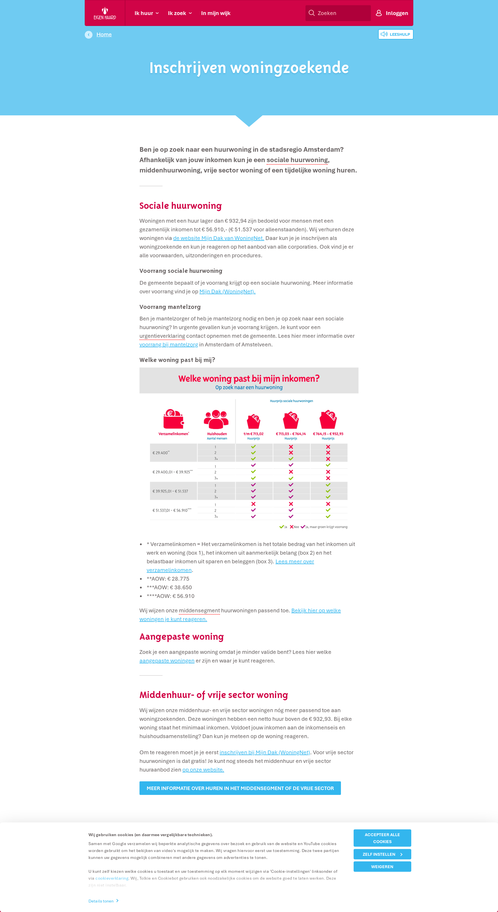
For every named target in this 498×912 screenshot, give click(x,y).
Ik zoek (177, 13)
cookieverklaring (111, 878)
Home (104, 34)
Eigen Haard (105, 13)
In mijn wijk (216, 13)
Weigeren (382, 866)
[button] (297, 160)
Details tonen (101, 900)
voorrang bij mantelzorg (168, 344)
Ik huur (144, 13)
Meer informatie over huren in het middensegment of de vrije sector (240, 788)
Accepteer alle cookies (382, 838)
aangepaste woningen (167, 660)
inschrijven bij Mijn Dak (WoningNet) (265, 752)
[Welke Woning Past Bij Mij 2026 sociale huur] (249, 449)
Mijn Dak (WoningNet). (227, 291)
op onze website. (203, 769)
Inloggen (397, 13)
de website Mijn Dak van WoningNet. (218, 238)
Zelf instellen (379, 854)
